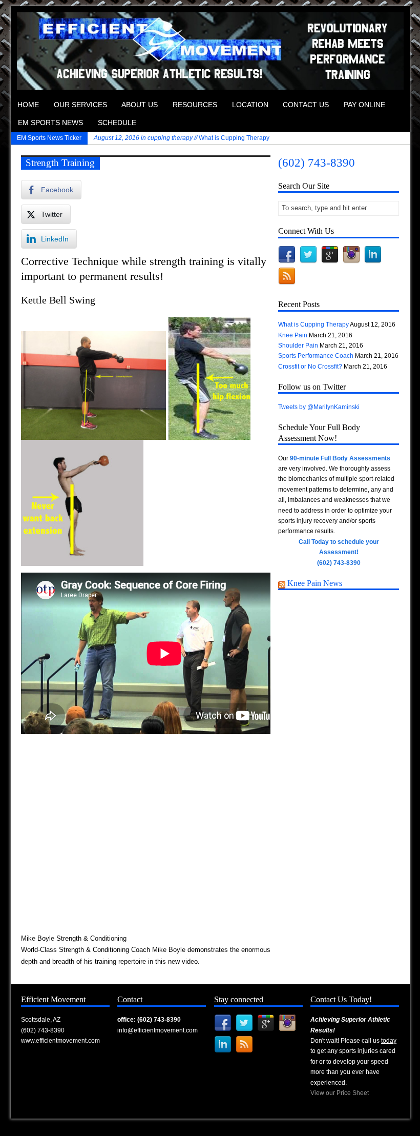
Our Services (80, 105)
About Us (139, 105)
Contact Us (306, 105)
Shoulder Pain (298, 345)
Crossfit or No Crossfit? (310, 366)
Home (28, 105)
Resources (195, 105)
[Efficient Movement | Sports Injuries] (210, 84)
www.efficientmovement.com (60, 1040)
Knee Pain (292, 335)
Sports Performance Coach (315, 355)
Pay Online (364, 105)
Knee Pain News (314, 583)
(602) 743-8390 (316, 162)
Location (250, 105)
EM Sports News (50, 123)
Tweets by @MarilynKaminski (319, 407)
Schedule (117, 123)
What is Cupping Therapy (181, 137)
